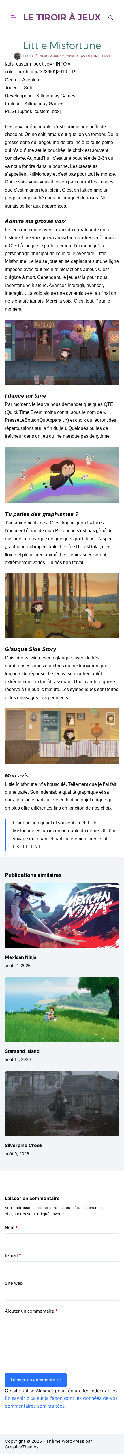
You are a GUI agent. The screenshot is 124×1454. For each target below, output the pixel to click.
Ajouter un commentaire (31, 1311)
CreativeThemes (22, 1447)
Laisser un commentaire (36, 1379)
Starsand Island (22, 1051)
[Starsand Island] (62, 1009)
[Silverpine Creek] (62, 1103)
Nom (11, 1227)
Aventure (90, 56)
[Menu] (13, 17)
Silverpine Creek (23, 1145)
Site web (14, 1283)
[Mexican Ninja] (62, 915)
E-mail (13, 1255)
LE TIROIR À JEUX (62, 17)
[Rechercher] (110, 17)
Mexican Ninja (20, 957)
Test (106, 56)
